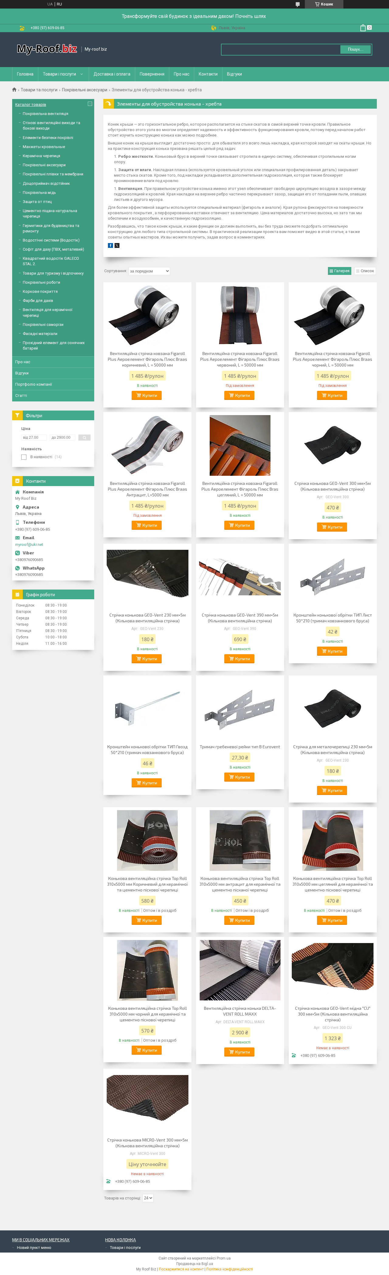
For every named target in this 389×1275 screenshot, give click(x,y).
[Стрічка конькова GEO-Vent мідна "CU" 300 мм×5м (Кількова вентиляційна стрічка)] (333, 970)
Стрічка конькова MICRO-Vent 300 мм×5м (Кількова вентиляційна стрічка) (147, 1142)
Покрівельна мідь (39, 192)
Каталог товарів (30, 104)
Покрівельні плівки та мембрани (53, 174)
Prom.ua (224, 1258)
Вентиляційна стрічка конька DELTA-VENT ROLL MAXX (240, 1011)
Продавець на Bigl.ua (194, 1264)
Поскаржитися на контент (181, 1269)
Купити (150, 395)
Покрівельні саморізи (43, 324)
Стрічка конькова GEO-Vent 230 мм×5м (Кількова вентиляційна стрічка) (147, 617)
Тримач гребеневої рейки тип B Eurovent (240, 746)
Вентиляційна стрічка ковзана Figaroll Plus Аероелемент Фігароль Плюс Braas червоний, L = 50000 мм (240, 359)
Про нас (181, 74)
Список (367, 271)
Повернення (152, 74)
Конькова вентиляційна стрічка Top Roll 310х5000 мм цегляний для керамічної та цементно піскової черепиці (332, 884)
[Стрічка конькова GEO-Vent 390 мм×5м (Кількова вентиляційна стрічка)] (240, 577)
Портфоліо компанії (33, 384)
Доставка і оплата (112, 74)
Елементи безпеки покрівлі (48, 137)
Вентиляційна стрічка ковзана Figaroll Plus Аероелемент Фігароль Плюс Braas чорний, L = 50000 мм (332, 359)
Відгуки (234, 74)
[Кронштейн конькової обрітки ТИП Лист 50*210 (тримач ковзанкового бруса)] (333, 577)
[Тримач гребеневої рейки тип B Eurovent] (240, 708)
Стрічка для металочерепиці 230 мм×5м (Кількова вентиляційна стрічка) (332, 749)
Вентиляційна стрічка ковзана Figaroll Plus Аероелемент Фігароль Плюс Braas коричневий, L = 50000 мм (147, 359)
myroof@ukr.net (29, 544)
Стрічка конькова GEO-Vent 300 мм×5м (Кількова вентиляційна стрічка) (332, 486)
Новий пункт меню (34, 1247)
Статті (21, 395)
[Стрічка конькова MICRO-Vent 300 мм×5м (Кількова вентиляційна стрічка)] (147, 1102)
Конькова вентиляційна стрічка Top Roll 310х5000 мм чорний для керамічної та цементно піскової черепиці (147, 1014)
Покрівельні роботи (41, 282)
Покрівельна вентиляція (45, 113)
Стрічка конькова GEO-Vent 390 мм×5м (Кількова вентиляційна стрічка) (240, 617)
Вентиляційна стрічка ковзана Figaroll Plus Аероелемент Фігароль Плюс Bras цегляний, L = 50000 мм (239, 489)
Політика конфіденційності (229, 1269)
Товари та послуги (39, 89)
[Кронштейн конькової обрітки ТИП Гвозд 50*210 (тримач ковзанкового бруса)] (147, 708)
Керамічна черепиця (41, 156)
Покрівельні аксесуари (84, 89)
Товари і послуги (59, 74)
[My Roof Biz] (47, 49)
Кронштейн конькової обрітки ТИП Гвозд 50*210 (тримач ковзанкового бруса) (147, 749)
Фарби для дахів (38, 300)
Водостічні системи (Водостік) (51, 240)
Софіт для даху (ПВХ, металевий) (53, 249)
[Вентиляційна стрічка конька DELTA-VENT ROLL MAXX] (240, 970)
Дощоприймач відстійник (46, 183)
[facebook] (110, 246)
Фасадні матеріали (40, 333)
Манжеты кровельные (44, 146)
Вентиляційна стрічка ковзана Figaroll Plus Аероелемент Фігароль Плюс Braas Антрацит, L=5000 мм (147, 489)
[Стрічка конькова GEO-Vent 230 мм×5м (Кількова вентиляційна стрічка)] (147, 577)
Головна (25, 74)
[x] (117, 246)
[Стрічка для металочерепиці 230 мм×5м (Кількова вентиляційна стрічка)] (333, 708)
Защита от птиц (37, 201)
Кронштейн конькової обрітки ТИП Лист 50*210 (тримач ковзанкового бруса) (333, 617)
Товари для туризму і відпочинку (53, 273)
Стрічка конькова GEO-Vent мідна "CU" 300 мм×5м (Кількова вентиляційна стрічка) (332, 1014)
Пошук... (355, 49)
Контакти (208, 74)
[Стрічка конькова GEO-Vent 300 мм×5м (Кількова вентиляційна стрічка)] (333, 445)
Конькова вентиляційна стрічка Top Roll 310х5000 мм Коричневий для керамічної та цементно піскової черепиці (147, 884)
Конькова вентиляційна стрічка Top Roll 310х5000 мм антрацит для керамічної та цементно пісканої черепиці (240, 884)
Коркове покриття (40, 291)
